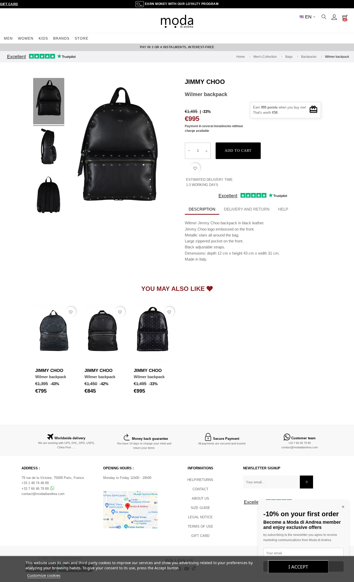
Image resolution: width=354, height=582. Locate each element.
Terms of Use (200, 526)
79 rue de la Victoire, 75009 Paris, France (53, 478)
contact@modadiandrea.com (299, 447)
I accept (298, 567)
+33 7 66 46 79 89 (299, 442)
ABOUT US (200, 498)
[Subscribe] (306, 482)
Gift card (200, 536)
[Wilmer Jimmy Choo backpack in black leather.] (48, 102)
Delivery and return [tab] (247, 209)
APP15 (211, 47)
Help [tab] (283, 209)
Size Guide (200, 508)
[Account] (334, 16)
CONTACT (200, 489)
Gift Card (9, 4)
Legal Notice (200, 517)
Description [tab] (202, 209)
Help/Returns (200, 480)
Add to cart (238, 151)
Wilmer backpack (50, 377)
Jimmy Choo (205, 81)
